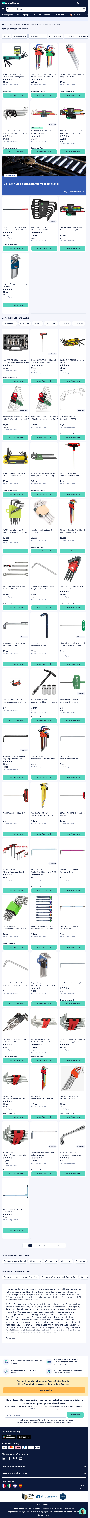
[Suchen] (8, 9)
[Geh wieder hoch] (81, 1486)
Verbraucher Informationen (61, 1511)
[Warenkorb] (83, 3)
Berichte (77, 1511)
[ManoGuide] (82, 1512)
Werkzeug (13, 24)
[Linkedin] (4, 1458)
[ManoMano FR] (4, 1486)
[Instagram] (20, 1458)
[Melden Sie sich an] (78, 3)
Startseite (5, 24)
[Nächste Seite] (63, 1245)
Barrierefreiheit (44, 1515)
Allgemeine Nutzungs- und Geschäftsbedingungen (28, 1511)
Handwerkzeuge (23, 24)
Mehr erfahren (67, 1423)
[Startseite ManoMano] (38, 3)
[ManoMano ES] (20, 1486)
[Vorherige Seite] (25, 1245)
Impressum (46, 1508)
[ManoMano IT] (9, 1486)
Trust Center (69, 1508)
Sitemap (36, 1508)
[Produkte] (3, 9)
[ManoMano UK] (15, 1486)
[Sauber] (84, 9)
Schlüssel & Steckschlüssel (40, 24)
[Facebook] (9, 1458)
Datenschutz (57, 1508)
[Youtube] (15, 1458)
